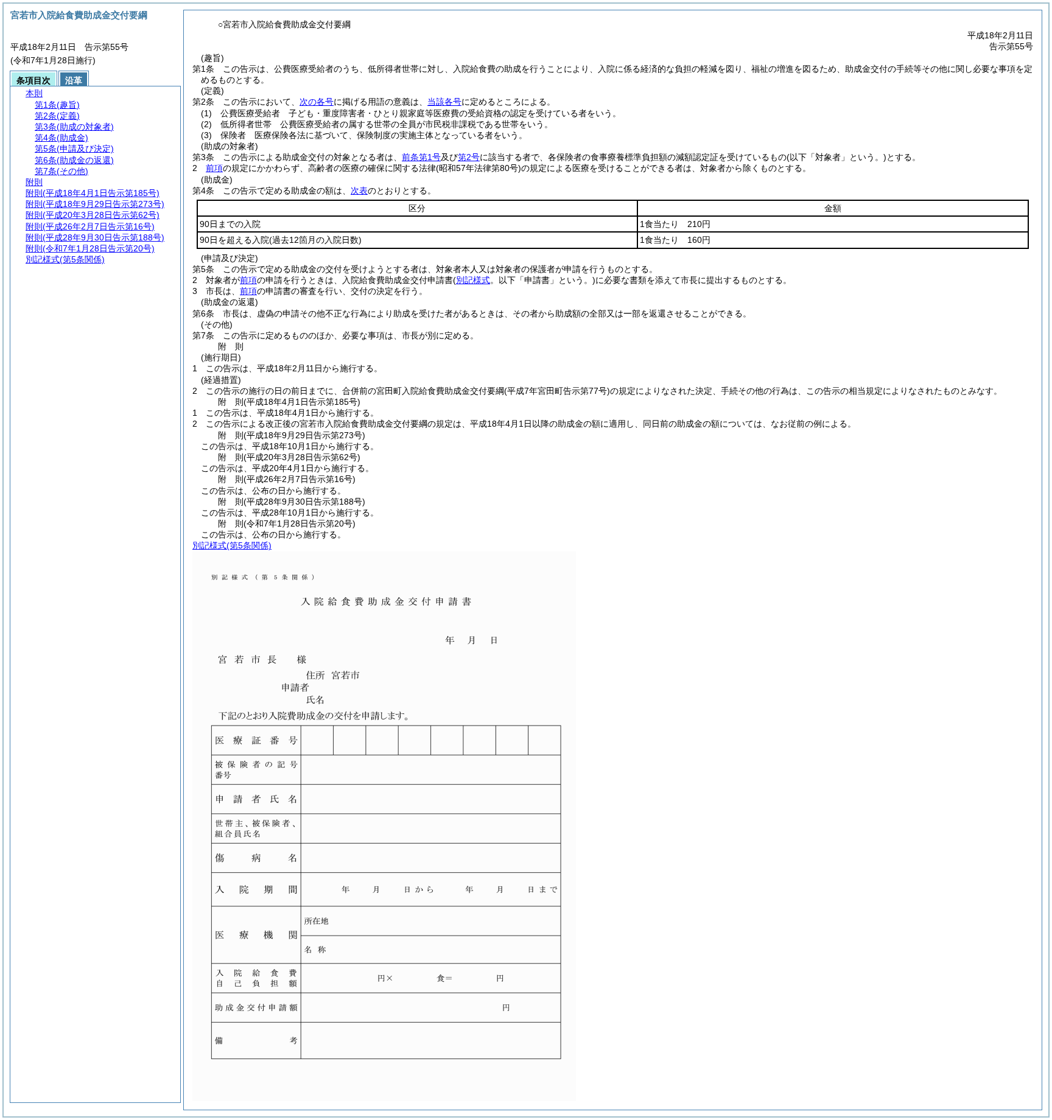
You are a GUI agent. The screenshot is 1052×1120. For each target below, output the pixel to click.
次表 (359, 190)
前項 (214, 168)
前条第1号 (421, 157)
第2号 (469, 157)
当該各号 (444, 102)
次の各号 (317, 102)
